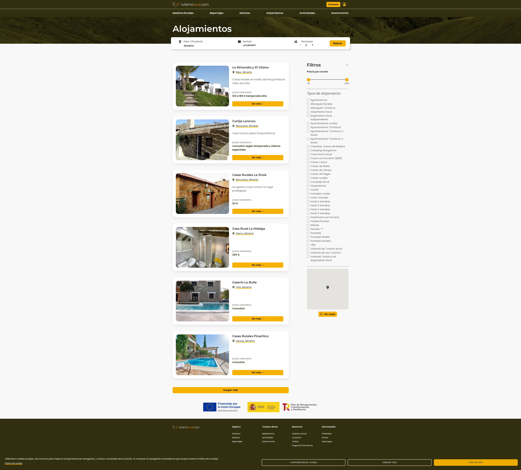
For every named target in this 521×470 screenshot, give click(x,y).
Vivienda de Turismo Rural (326, 248)
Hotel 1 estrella (319, 197)
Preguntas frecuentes (302, 445)
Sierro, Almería (244, 233)
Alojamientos (274, 13)
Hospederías (318, 185)
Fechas (247, 41)
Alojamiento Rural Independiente (321, 117)
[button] (327, 287)
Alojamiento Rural (321, 111)
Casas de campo (321, 170)
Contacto (333, 4)
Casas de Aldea (320, 166)
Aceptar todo (476, 462)
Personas (307, 41)
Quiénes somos (299, 433)
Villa (313, 244)
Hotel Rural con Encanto (325, 217)
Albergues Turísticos (323, 108)
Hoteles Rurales (320, 221)
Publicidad (326, 433)
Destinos (236, 433)
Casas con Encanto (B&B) (326, 158)
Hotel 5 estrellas (320, 213)
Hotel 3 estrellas (320, 205)
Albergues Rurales (321, 104)
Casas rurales (319, 178)
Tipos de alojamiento (324, 93)
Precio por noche (317, 71)
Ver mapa (329, 314)
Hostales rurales (320, 193)
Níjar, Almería (244, 72)
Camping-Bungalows (323, 150)
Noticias (245, 13)
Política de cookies (13, 463)
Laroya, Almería (245, 341)
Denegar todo (390, 462)
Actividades (307, 13)
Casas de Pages (320, 174)
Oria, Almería (243, 287)
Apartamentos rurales (324, 123)
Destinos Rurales (183, 13)
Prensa (325, 437)
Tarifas (295, 441)
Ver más (257, 103)
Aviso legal (327, 441)
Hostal (314, 189)
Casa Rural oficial (321, 154)
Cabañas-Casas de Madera (328, 146)
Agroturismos (319, 100)
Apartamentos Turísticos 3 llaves (327, 140)
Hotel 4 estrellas (320, 209)
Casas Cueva (319, 162)
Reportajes (216, 13)
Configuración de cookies (303, 462)
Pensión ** (317, 229)
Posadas (316, 233)
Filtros (314, 65)
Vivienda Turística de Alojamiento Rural (323, 258)
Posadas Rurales (321, 241)
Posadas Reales (320, 237)
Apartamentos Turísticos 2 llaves (327, 133)
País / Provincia (193, 41)
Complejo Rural (320, 181)
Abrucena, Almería (247, 126)
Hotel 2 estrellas (320, 201)
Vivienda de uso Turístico (326, 252)
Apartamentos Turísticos (326, 127)
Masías (315, 225)
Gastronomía (339, 13)
